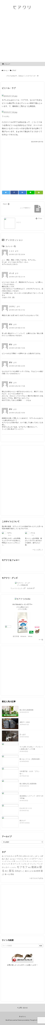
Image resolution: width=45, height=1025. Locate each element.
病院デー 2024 (25, 722)
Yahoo (30, 636)
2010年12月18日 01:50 (17, 328)
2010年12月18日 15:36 (17, 348)
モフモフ (22, 867)
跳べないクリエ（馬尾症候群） (30, 759)
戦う (7, 871)
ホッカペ (5, 867)
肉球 (38, 871)
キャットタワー (31, 858)
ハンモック (25, 864)
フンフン (33, 864)
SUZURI (30, 588)
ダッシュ (30, 861)
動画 (34, 867)
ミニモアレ (13, 867)
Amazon (23, 636)
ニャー (40, 861)
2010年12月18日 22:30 (17, 366)
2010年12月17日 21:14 (17, 277)
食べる (7, 874)
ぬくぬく (6, 858)
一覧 (41, 640)
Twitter (5, 566)
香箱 (12, 874)
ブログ (14, 70)
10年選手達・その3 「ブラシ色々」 (29, 772)
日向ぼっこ (20, 870)
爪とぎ (29, 871)
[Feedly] (39, 192)
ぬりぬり (13, 859)
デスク (35, 861)
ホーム (5, 70)
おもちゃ (10, 856)
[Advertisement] (22, 38)
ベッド (40, 863)
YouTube (26, 566)
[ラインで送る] (31, 192)
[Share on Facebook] (14, 192)
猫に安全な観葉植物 (26, 710)
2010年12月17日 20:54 (17, 254)
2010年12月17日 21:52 (17, 310)
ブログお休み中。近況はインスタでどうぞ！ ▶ (22, 76)
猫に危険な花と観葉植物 (28, 784)
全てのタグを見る (36, 878)
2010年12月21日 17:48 (17, 386)
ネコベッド (15, 863)
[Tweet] (6, 192)
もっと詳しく (38, 550)
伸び (29, 867)
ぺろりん (20, 858)
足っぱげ (23, 734)
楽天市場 (16, 636)
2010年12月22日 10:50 (17, 413)
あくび (4, 856)
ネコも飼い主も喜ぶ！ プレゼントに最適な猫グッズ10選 (31, 748)
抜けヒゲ (23, 820)
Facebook (12, 566)
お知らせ (25, 856)
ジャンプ (18, 861)
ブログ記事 (22, 609)
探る (11, 870)
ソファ (23, 861)
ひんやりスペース (26, 808)
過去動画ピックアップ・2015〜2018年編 (31, 797)
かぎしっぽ (33, 856)
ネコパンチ (6, 864)
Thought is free (34, 1020)
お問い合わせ (23, 1008)
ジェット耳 (11, 861)
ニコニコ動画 (33, 566)
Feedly (19, 566)
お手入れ (18, 856)
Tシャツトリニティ (17, 588)
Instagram (40, 566)
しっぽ (40, 856)
